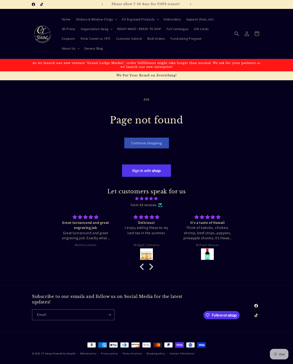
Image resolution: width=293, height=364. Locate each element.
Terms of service (132, 353)
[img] (146, 198)
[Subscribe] (109, 314)
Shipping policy (155, 353)
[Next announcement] (191, 4)
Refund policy (88, 353)
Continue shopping (146, 143)
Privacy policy (109, 353)
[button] (96, 19)
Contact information (182, 353)
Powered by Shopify (64, 353)
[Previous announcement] (102, 4)
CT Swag (46, 353)
